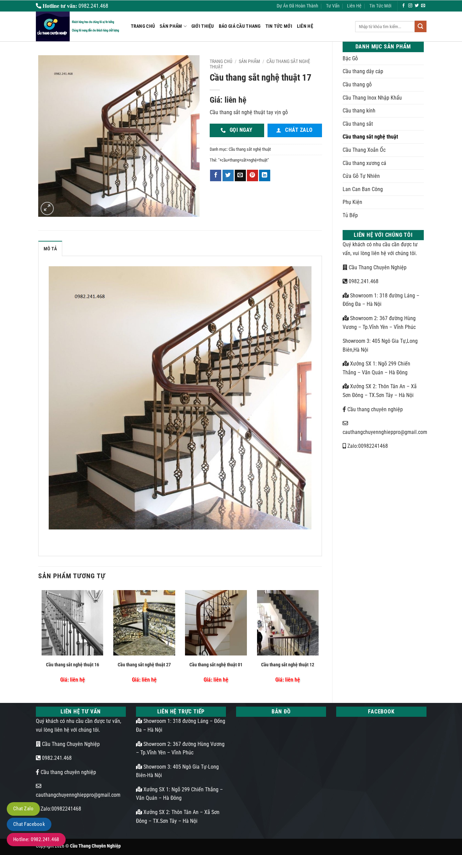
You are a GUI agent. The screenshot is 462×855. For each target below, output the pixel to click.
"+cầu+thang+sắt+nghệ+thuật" (243, 160)
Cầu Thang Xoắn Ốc (364, 150)
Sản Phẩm (171, 26)
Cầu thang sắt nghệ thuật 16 (72, 665)
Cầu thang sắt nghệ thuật (370, 136)
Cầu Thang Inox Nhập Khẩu (372, 98)
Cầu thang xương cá (364, 163)
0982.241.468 (362, 281)
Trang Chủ (143, 26)
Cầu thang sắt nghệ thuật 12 (287, 665)
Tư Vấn (333, 6)
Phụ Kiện (352, 202)
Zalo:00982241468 (367, 446)
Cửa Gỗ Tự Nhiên (361, 176)
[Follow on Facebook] (403, 5)
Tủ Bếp (350, 215)
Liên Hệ (354, 6)
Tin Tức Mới (380, 6)
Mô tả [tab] (50, 249)
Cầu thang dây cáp (363, 71)
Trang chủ (221, 61)
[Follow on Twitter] (417, 5)
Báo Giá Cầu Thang (240, 26)
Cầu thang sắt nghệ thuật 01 (215, 665)
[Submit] (420, 26)
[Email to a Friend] (240, 175)
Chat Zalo (23, 809)
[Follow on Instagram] (410, 5)
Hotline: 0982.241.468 (36, 839)
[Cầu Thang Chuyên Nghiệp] (78, 26)
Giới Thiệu (202, 26)
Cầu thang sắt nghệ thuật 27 (144, 665)
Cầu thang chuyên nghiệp (374, 409)
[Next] (320, 640)
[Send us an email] (423, 5)
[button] (47, 208)
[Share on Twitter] (228, 175)
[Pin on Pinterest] (252, 175)
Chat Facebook (29, 824)
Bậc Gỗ (350, 58)
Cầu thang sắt (358, 124)
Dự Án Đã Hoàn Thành (297, 6)
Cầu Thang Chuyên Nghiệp (377, 267)
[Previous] (40, 640)
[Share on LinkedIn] (264, 175)
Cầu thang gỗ (357, 84)
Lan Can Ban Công (363, 189)
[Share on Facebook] (215, 175)
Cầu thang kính (359, 110)
